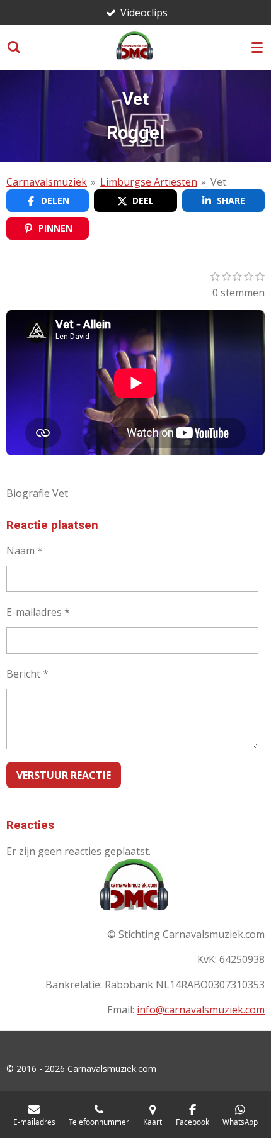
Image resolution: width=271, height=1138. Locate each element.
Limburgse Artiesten (148, 182)
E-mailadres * (38, 612)
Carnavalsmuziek (46, 182)
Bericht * (27, 674)
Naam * (24, 550)
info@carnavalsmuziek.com (201, 1010)
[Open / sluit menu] (257, 47)
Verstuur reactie (63, 775)
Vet (218, 182)
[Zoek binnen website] (14, 47)
